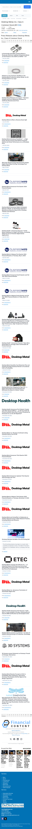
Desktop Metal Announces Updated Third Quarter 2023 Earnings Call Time (15, 476)
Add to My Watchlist (23, 30)
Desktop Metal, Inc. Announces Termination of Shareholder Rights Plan (14, 590)
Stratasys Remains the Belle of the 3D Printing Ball (16, 539)
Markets (4, 15)
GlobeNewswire (6, 709)
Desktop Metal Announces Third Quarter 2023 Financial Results (14, 456)
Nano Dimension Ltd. (7, 707)
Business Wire (6, 62)
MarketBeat (5, 551)
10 (25, 40)
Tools (23, 15)
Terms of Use (25, 823)
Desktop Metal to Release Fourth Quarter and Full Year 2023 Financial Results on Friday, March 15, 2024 (15, 297)
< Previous (4, 41)
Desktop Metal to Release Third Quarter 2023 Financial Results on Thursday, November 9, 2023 (15, 497)
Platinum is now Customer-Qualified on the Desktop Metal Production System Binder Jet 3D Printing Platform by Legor (15, 77)
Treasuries (24, 18)
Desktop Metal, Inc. (7, 192)
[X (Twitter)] (10, 739)
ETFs (17, 15)
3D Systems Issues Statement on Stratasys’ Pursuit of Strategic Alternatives (16, 654)
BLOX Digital (21, 826)
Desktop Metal (6, 60)
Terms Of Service (16, 735)
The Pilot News (9, 823)
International (18, 18)
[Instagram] (21, 739)
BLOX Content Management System (11, 826)
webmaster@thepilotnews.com (12, 815)
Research (24, 32)
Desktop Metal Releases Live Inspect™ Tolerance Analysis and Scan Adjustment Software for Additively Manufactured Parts (15, 99)
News (8, 18)
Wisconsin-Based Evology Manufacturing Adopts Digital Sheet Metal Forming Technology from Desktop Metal (15, 164)
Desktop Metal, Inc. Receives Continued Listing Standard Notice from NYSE (15, 433)
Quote (6, 32)
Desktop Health (6, 239)
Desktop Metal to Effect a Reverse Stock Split (14, 120)
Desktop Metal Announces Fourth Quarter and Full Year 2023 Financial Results (15, 275)
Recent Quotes (5, 10)
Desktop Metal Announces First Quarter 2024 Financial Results (14, 187)
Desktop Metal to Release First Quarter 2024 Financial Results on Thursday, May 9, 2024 (14, 255)
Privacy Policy (24, 733)
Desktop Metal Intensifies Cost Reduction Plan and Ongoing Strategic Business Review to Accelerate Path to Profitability (16, 366)
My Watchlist (15, 10)
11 (28, 40)
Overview (4, 18)
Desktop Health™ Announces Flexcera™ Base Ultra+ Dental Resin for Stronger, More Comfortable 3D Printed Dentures (16, 344)
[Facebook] (14, 739)
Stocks (11, 15)
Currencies (13, 18)
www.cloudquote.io (16, 730)
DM (19, 25)
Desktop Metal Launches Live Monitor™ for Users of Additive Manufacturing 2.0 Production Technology (16, 633)
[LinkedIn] (17, 739)
